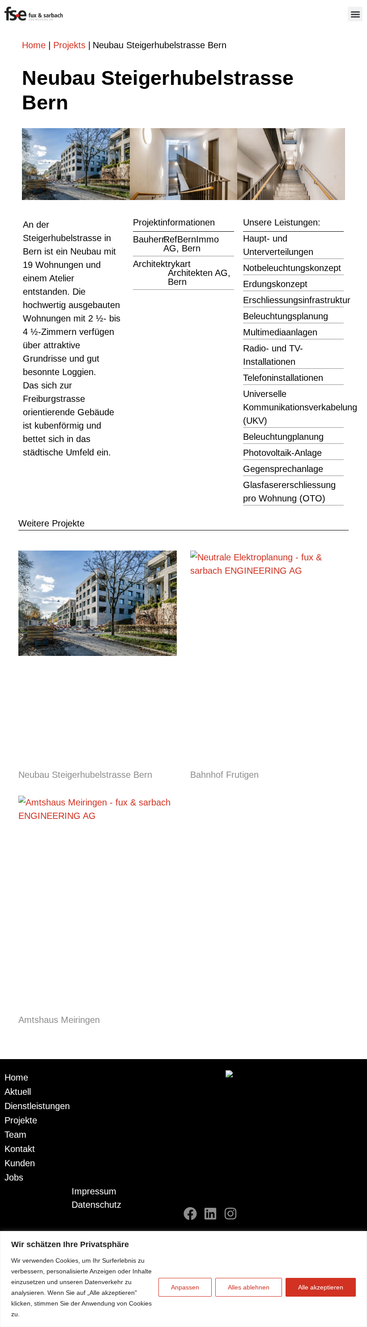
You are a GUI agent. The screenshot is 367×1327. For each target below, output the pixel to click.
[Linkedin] (210, 1213)
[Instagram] (230, 1213)
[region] (183, 1279)
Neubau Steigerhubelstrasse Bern (85, 775)
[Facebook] (190, 1213)
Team (15, 1134)
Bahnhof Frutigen (224, 775)
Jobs (13, 1177)
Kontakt (19, 1149)
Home (34, 45)
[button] (355, 14)
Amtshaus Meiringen (59, 1020)
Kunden (19, 1163)
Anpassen (185, 1287)
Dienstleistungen (37, 1106)
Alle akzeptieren (320, 1287)
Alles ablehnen (248, 1287)
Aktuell (17, 1092)
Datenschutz (96, 1205)
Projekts (69, 45)
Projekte (20, 1120)
